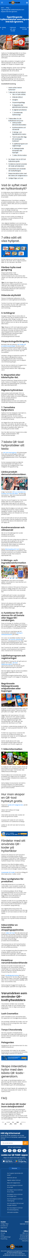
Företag (4, 1231)
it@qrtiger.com (24, 1224)
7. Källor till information (19, 155)
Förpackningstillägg (18, 102)
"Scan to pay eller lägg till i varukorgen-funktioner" (19, 139)
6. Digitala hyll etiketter (19, 110)
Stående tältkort (17, 97)
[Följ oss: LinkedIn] (5, 1150)
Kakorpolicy (25, 1241)
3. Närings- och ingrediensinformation (19, 133)
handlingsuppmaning (12, 975)
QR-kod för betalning (15, 639)
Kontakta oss (4, 1226)
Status (2, 1235)
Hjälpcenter (4, 1228)
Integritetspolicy (23, 1239)
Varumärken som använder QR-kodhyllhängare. (17, 170)
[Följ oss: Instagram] (14, 1150)
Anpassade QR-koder (8, 872)
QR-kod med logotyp (10, 453)
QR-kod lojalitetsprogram (9, 663)
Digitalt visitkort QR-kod (13, 1180)
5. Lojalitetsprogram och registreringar (20, 145)
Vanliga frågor (5, 1224)
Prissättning (4, 1239)
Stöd (26, 1222)
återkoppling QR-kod (12, 549)
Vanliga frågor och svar (15, 178)
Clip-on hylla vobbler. (19, 94)
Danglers (15, 100)
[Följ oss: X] (24, 1150)
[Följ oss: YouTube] (10, 1150)
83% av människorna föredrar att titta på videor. (13, 492)
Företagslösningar (6, 1237)
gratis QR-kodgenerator (15, 805)
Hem (2, 8)
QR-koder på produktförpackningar (13, 345)
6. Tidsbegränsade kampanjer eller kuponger (18, 150)
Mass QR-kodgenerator (13, 1183)
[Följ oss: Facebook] (19, 1150)
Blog (7, 8)
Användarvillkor (24, 1237)
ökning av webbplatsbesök (12, 633)
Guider (3, 1222)
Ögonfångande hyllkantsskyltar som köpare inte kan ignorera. (12, 10)
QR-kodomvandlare (12, 1212)
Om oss (3, 1233)
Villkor (26, 1231)
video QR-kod (10, 933)
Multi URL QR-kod (12, 1178)
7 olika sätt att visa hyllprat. (17, 92)
